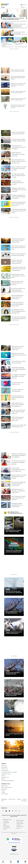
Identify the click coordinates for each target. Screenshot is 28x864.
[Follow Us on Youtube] (9, 811)
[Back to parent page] (3, 6)
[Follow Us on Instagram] (6, 811)
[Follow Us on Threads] (16, 811)
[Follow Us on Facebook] (3, 811)
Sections (23, 7)
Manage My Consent (6, 773)
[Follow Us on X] (19, 811)
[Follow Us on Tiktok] (12, 811)
